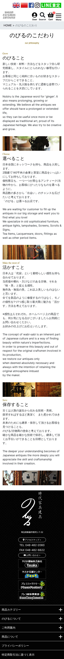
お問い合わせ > (33, 555)
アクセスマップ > (32, 539)
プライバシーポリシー (15, 645)
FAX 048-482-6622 (32, 550)
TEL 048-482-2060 (32, 545)
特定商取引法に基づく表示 (18, 654)
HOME (8, 25)
